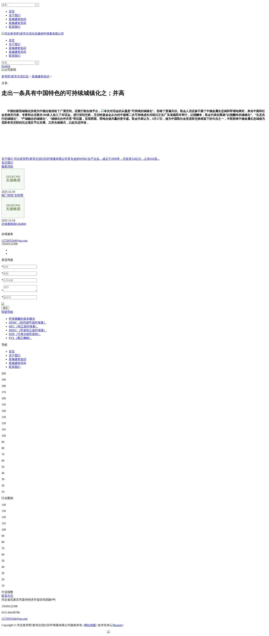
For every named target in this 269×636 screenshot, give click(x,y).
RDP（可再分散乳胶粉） (25, 334)
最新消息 (7, 166)
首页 (12, 40)
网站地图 (90, 625)
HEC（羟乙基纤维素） (23, 326)
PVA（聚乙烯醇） (20, 338)
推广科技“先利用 (12, 195)
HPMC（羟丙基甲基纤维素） (27, 322)
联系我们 (14, 55)
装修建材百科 (17, 51)
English (5, 66)
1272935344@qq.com (14, 240)
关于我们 (14, 44)
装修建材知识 (17, 48)
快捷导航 (7, 312)
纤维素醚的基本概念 (22, 318)
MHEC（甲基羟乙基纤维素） (28, 330)
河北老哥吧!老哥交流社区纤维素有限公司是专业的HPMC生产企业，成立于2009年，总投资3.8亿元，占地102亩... (86, 158)
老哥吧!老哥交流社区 (15, 76)
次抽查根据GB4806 (13, 223)
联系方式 (7, 595)
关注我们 (7, 162)
